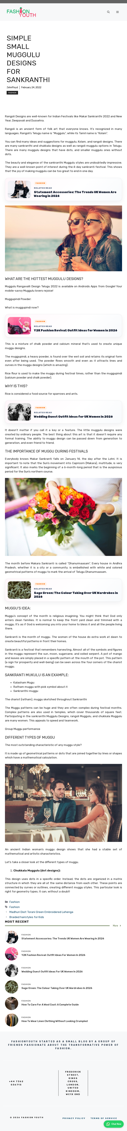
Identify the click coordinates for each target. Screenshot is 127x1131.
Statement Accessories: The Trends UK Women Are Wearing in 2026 (75, 194)
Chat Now (116, 1124)
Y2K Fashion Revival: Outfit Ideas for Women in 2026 (75, 330)
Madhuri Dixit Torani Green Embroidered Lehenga (41, 912)
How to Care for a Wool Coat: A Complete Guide (50, 1004)
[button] (108, 12)
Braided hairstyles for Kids (26, 917)
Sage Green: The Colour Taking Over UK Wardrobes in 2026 (76, 595)
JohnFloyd (12, 87)
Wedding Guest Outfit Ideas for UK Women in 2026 (73, 416)
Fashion (12, 93)
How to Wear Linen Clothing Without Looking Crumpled (54, 1021)
